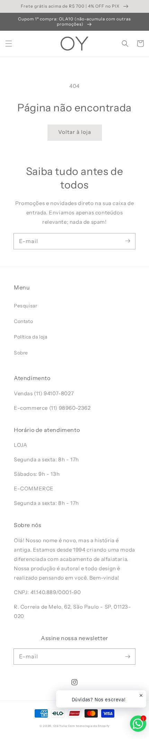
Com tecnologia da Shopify (89, 726)
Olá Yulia (60, 726)
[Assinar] (127, 241)
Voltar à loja (74, 132)
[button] (8, 43)
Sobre (21, 353)
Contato (23, 321)
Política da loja (30, 337)
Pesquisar (25, 306)
